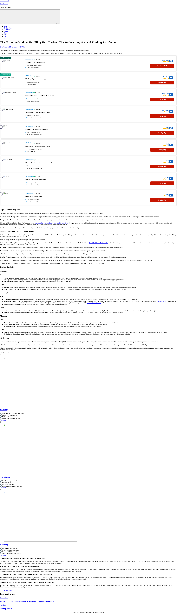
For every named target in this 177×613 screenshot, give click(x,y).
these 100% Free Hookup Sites (98, 243)
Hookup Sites (8, 28)
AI (4, 38)
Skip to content (4, 1)
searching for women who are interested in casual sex (51, 223)
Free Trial (3, 420)
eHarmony (4, 545)
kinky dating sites (162, 301)
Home (5, 26)
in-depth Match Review (94, 303)
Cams (5, 33)
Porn (5, 34)
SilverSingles (5, 477)
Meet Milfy (4, 410)
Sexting (6, 31)
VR (5, 36)
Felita (23, 47)
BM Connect (4, 4)
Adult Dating (7, 29)
